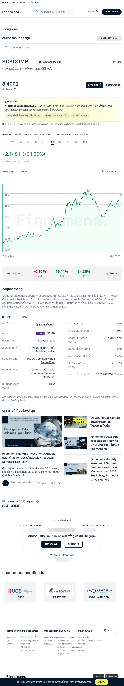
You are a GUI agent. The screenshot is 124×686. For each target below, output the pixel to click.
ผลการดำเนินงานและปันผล (38, 134)
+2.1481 (11, 154)
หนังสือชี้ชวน (45, 325)
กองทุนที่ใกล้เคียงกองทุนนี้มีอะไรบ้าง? (24, 115)
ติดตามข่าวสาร (113, 85)
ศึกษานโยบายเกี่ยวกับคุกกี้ (80, 682)
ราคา (5, 171)
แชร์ (119, 62)
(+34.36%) (33, 154)
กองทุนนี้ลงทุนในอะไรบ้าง (56, 115)
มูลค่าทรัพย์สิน (19, 171)
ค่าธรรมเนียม (81, 134)
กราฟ (18, 134)
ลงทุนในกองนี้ (94, 85)
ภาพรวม (6, 134)
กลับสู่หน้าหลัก (10, 29)
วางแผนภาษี (107, 38)
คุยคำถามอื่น (82, 115)
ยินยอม (101, 682)
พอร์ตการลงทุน (63, 134)
